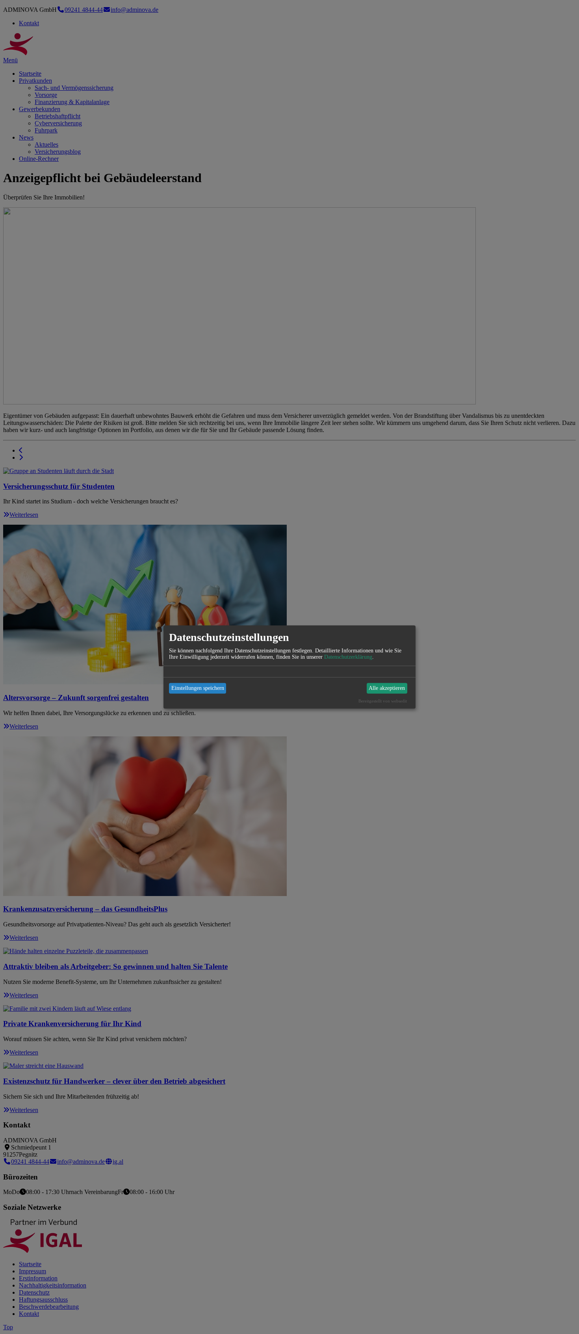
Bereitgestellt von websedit (382, 700)
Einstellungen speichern (197, 688)
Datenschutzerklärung (348, 657)
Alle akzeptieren (387, 688)
